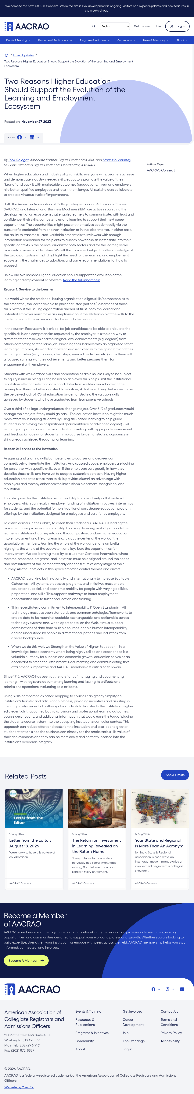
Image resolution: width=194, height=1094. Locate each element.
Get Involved (142, 26)
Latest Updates (23, 55)
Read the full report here (81, 280)
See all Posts (175, 775)
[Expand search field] (94, 26)
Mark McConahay (116, 160)
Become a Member (23, 960)
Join (158, 26)
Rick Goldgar (18, 160)
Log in (181, 26)
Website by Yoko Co (19, 1087)
